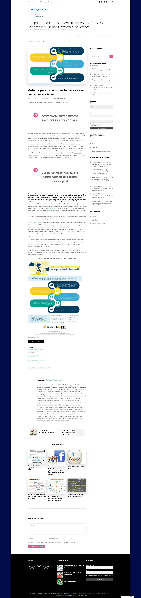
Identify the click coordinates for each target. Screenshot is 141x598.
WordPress (84, 595)
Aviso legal (95, 220)
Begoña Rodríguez (32, 98)
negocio (49, 367)
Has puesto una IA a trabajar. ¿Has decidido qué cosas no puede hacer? (102, 81)
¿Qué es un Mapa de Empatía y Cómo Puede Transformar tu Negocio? (101, 164)
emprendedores (33, 367)
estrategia (39, 210)
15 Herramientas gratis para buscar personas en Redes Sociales (74, 566)
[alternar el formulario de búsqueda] (112, 2)
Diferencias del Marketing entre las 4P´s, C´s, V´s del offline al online (102, 188)
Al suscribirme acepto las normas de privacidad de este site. (99, 125)
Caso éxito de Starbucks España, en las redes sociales (73, 580)
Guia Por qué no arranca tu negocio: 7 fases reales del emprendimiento (102, 69)
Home (77, 36)
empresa (42, 367)
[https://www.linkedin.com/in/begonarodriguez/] (39, 567)
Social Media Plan (38, 222)
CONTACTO (85, 36)
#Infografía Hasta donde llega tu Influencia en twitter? (36, 468)
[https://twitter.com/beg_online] (44, 567)
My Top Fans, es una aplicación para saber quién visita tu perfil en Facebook (56, 471)
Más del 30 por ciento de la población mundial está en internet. (37, 496)
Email (91, 119)
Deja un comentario (59, 98)
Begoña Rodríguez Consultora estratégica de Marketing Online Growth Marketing (66, 24)
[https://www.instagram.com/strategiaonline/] (34, 567)
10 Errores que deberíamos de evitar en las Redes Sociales (56, 498)
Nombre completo (94, 113)
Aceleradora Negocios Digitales (102, 36)
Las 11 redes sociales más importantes (36, 360)
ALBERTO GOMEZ (97, 170)
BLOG (70, 36)
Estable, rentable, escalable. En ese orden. (102, 93)
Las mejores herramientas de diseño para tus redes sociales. (102, 203)
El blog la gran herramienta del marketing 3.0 (72, 573)
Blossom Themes (67, 595)
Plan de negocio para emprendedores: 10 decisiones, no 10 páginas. (102, 87)
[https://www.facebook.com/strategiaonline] (30, 567)
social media (77, 153)
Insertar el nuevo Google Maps (76, 467)
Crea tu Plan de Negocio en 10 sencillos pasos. (75, 495)
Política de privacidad (98, 223)
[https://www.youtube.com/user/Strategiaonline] (48, 567)
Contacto (94, 216)
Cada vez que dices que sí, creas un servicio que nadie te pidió (102, 75)
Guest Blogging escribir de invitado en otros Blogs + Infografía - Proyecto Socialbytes (102, 179)
